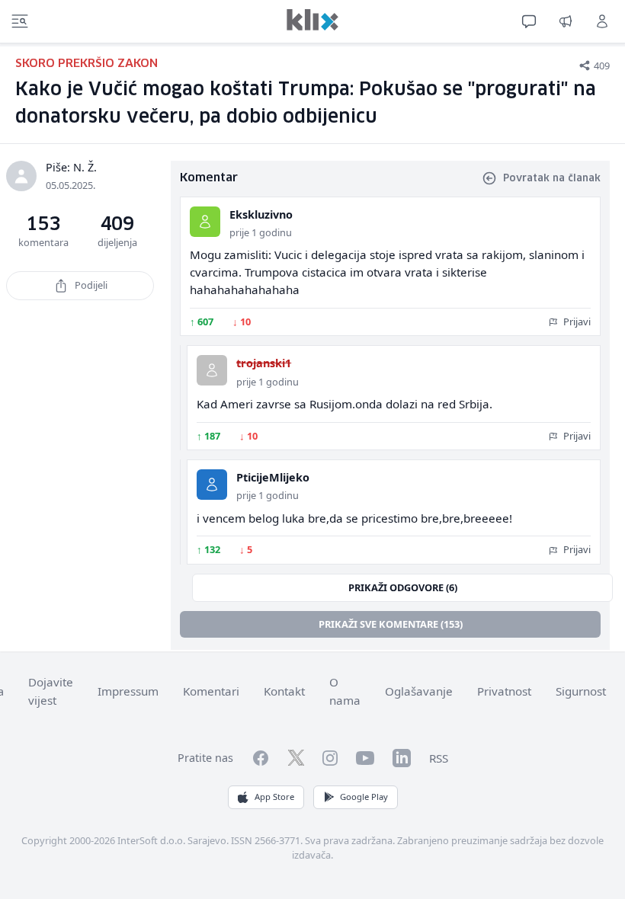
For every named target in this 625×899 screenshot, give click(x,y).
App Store (274, 796)
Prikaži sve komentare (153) (391, 624)
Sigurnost (581, 691)
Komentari (211, 691)
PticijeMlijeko (272, 477)
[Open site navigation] (20, 21)
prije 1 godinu (260, 232)
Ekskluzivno (261, 214)
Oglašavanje (419, 691)
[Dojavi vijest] (565, 21)
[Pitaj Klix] (529, 21)
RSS (438, 758)
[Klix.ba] (312, 19)
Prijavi (576, 321)
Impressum (128, 691)
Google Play (364, 796)
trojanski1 (263, 363)
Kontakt (284, 691)
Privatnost (504, 691)
